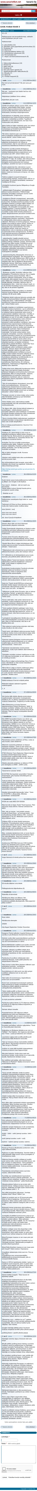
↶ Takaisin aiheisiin (6, 23)
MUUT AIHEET (17, 19)
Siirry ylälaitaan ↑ (31, 1427)
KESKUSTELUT (6, 19)
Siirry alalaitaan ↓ (31, 23)
